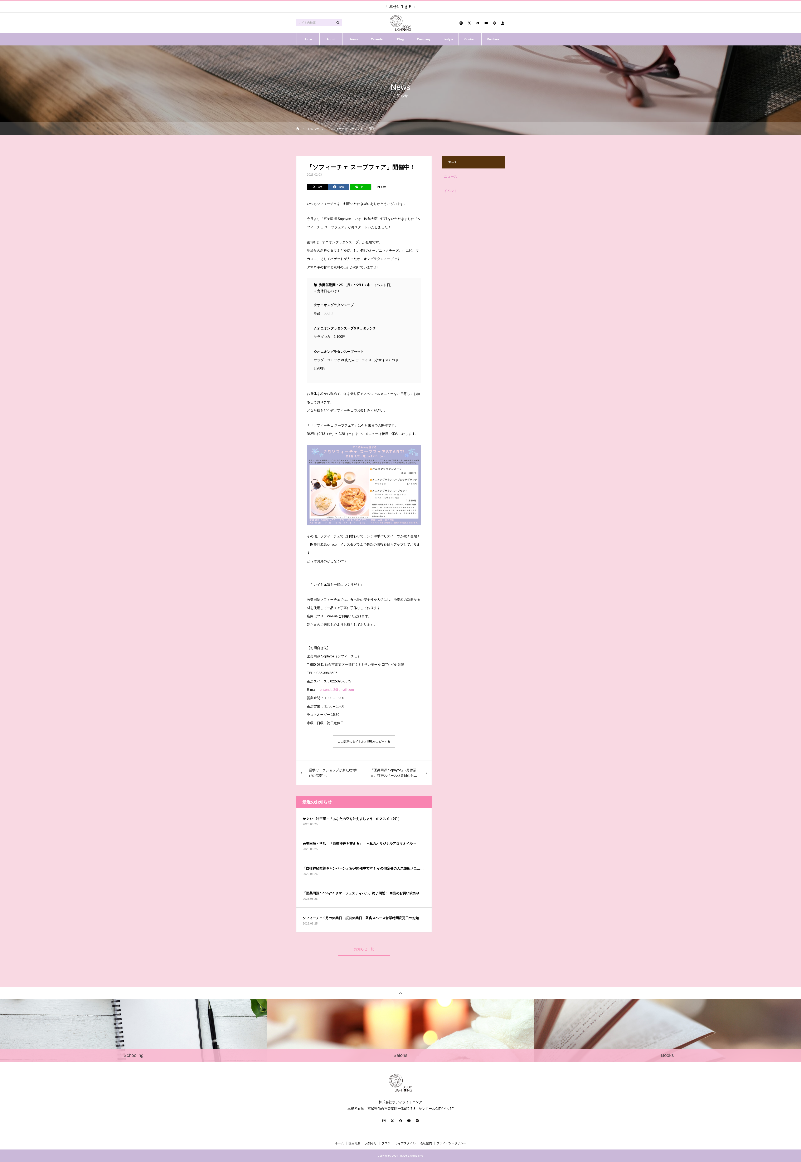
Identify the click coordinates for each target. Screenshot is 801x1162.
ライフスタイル (405, 1143)
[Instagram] (461, 23)
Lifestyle (447, 39)
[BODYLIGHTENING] (400, 23)
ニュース (450, 176)
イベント (450, 191)
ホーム (339, 1143)
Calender (377, 39)
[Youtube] (486, 23)
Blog (400, 39)
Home (308, 39)
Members (493, 39)
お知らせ (371, 1143)
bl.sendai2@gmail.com (337, 689)
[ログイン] (503, 23)
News (354, 39)
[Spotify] (494, 23)
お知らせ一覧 (364, 949)
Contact (470, 39)
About (331, 39)
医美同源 (354, 1143)
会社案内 (426, 1143)
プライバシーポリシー (451, 1143)
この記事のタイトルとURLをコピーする (364, 741)
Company (424, 39)
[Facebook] (478, 23)
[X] (469, 23)
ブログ (386, 1143)
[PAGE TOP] (400, 993)
